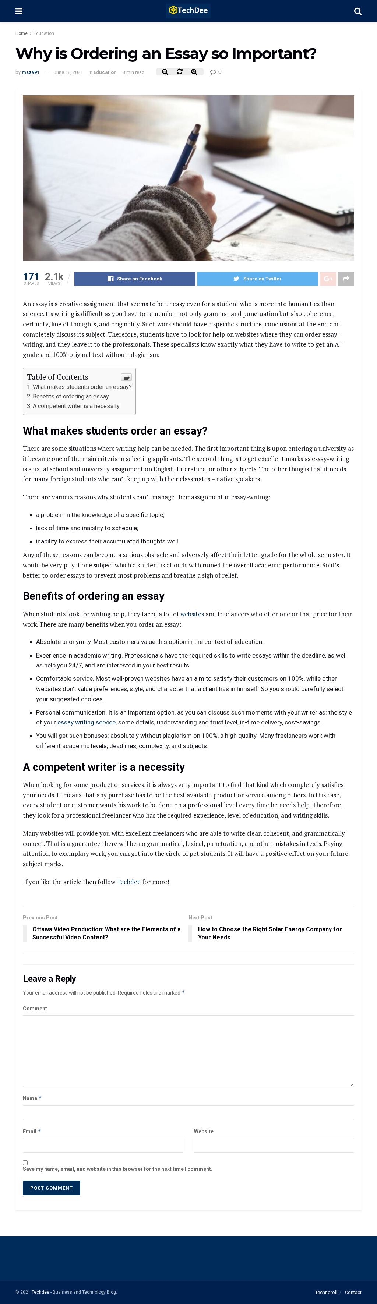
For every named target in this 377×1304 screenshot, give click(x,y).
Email (32, 1131)
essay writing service (86, 722)
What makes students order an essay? (82, 386)
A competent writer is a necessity (76, 406)
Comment (35, 1008)
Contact (353, 1292)
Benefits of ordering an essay (72, 396)
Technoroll (326, 1292)
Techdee (129, 882)
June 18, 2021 (68, 72)
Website (204, 1131)
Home (21, 33)
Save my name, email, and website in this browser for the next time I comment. (117, 1169)
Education (44, 33)
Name (32, 1098)
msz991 (30, 72)
